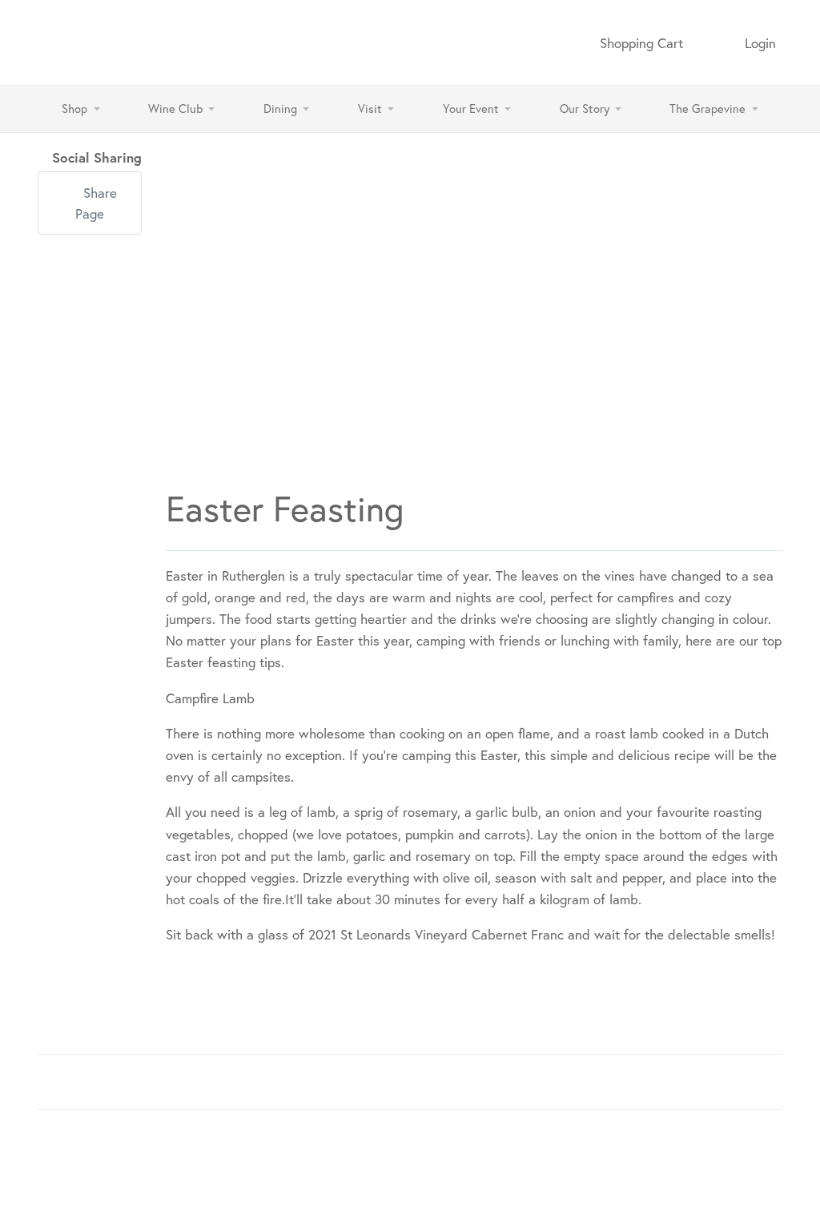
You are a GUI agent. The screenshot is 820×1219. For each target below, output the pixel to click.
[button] (81, 109)
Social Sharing (97, 157)
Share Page (96, 203)
